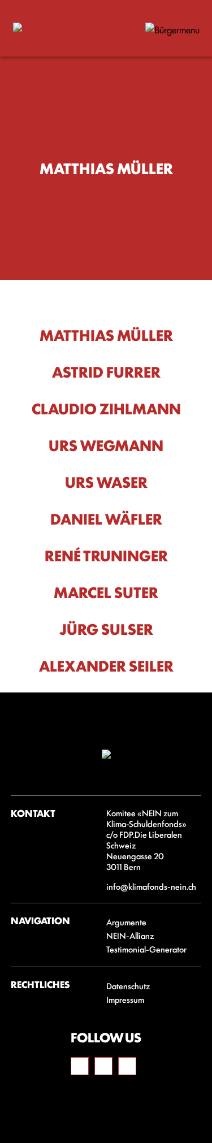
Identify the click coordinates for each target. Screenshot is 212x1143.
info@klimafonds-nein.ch (151, 886)
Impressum (125, 999)
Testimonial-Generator (146, 948)
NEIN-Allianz (130, 935)
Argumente (126, 921)
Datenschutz (128, 985)
